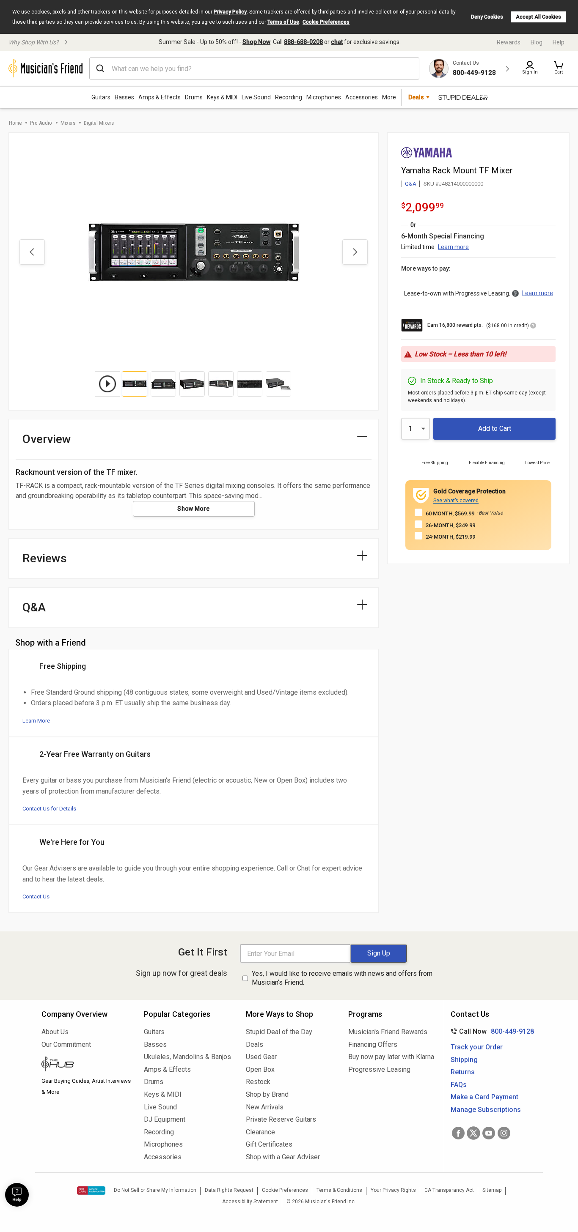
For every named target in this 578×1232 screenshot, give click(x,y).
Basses (124, 97)
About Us (55, 1032)
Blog (536, 42)
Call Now (490, 1031)
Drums (194, 97)
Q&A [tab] (34, 607)
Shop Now (256, 41)
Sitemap (491, 1190)
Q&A (410, 184)
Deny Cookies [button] (487, 17)
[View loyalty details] (533, 327)
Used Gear (261, 1057)
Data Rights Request (229, 1190)
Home (15, 123)
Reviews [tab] (44, 558)
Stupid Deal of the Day (279, 1032)
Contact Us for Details (49, 808)
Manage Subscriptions (486, 1110)
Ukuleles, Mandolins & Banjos (187, 1057)
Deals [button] (416, 97)
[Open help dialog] (17, 1195)
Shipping (464, 1060)
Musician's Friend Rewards (387, 1032)
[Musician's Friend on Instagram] (504, 1133)
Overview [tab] (46, 439)
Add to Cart (494, 428)
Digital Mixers (99, 123)
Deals (254, 1044)
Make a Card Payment (484, 1097)
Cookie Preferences (326, 22)
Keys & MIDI (222, 97)
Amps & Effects (159, 97)
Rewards (508, 42)
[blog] (86, 1065)
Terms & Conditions (339, 1190)
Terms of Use (283, 22)
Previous (32, 252)
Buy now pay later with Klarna (391, 1057)
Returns (463, 1072)
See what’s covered (456, 501)
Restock (258, 1082)
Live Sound (256, 97)
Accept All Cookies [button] (538, 17)
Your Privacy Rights (393, 1190)
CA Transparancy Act (449, 1190)
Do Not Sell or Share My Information (155, 1190)
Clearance (260, 1132)
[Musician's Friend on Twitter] (473, 1133)
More (389, 97)
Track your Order (477, 1047)
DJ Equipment (164, 1119)
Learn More (36, 720)
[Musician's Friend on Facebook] (458, 1133)
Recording (288, 97)
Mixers (68, 123)
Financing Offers (372, 1044)
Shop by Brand (267, 1094)
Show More (193, 508)
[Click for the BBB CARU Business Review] (91, 1190)
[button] (559, 68)
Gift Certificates (269, 1144)
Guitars (100, 97)
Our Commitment (66, 1044)
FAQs (459, 1085)
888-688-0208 (303, 41)
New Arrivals (264, 1107)
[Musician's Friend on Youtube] (488, 1133)
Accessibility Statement (250, 1202)
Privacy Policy (230, 12)
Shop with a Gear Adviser (283, 1157)
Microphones (323, 97)
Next (355, 252)
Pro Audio (41, 123)
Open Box (260, 1069)
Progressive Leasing (379, 1069)
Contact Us (36, 896)
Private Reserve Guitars (281, 1119)
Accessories (361, 97)
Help (558, 42)
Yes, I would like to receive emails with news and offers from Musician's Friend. (342, 977)
